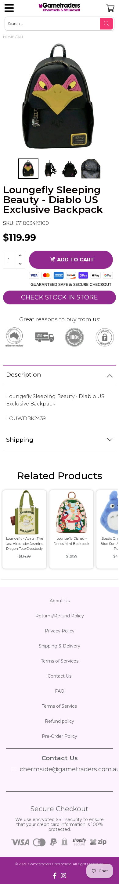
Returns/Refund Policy (59, 616)
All (20, 36)
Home (8, 36)
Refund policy (59, 721)
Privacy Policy (59, 631)
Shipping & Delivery (59, 646)
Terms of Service (59, 706)
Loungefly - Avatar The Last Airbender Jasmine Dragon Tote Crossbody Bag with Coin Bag (24, 544)
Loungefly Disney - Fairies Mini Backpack (71, 541)
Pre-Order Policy (59, 736)
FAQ (59, 691)
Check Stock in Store (59, 297)
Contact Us (59, 676)
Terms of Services (59, 661)
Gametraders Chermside (49, 864)
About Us (60, 601)
